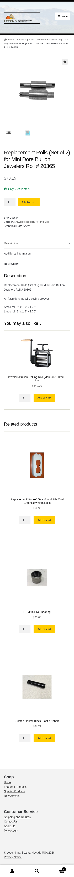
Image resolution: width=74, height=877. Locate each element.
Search (37, 871)
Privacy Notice (13, 857)
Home (11, 39)
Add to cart (29, 202)
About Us (9, 826)
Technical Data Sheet (17, 225)
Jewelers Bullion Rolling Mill (51, 39)
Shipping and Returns (17, 817)
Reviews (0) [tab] (11, 263)
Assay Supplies (25, 39)
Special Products (14, 791)
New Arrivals (11, 795)
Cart (57, 868)
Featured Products (15, 786)
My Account (11, 830)
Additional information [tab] (17, 253)
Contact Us (11, 821)
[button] (65, 62)
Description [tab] (11, 243)
